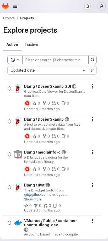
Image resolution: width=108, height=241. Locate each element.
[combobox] (47, 70)
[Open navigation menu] (15, 6)
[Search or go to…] (87, 6)
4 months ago (49, 142)
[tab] (12, 44)
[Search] (92, 60)
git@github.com (36, 194)
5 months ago (49, 210)
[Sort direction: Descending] (92, 70)
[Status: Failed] (27, 103)
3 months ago (49, 109)
